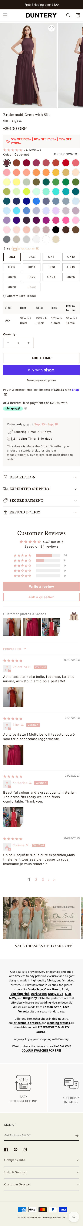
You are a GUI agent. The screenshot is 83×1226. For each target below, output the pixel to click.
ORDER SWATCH (67, 154)
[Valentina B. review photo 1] (13, 697)
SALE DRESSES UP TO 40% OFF (43, 946)
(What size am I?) (25, 248)
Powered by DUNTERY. (55, 1217)
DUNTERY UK (34, 1217)
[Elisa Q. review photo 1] (13, 755)
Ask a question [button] (41, 597)
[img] (13, 660)
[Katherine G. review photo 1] (13, 817)
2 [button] (36, 880)
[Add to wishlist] (51, 28)
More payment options (41, 380)
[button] (5, 15)
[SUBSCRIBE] (77, 1135)
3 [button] (43, 880)
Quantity (9, 334)
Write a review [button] (41, 586)
